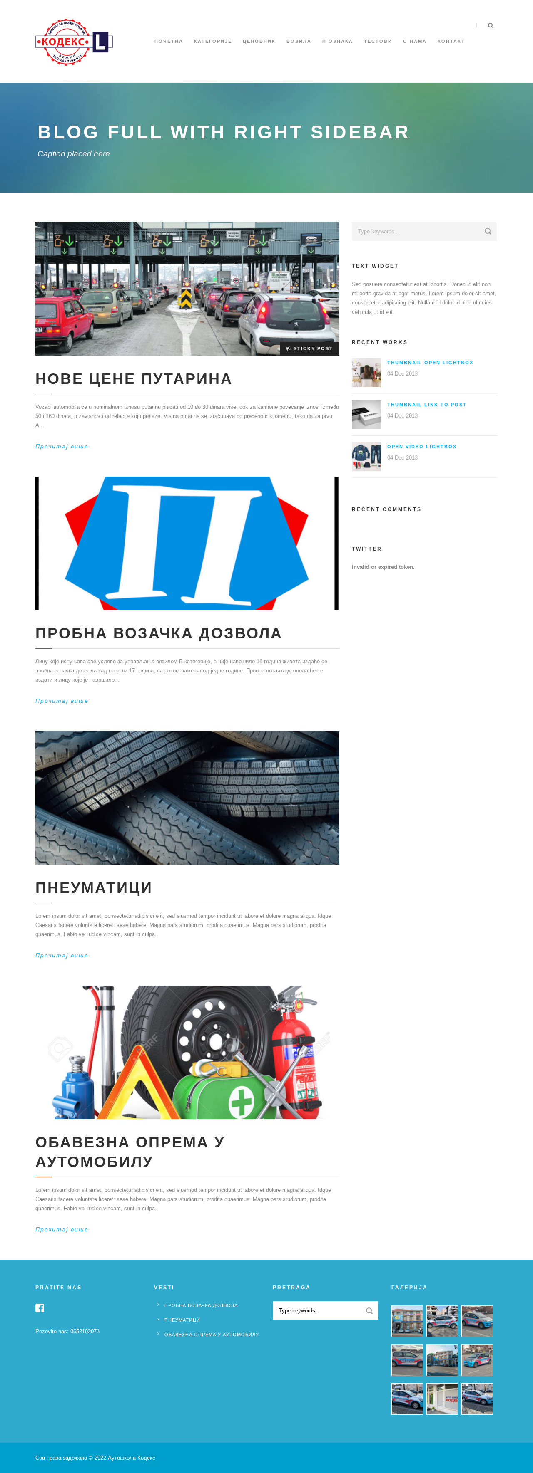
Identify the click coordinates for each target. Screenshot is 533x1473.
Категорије (213, 41)
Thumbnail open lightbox (430, 362)
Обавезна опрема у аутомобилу (211, 1334)
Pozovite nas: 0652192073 (67, 1331)
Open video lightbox (422, 446)
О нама (415, 41)
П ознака (337, 41)
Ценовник (259, 41)
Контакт (451, 41)
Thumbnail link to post (427, 404)
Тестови (378, 41)
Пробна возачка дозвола (159, 633)
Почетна (168, 41)
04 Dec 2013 (402, 374)
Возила (298, 41)
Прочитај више (62, 446)
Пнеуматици (94, 887)
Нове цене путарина (134, 378)
